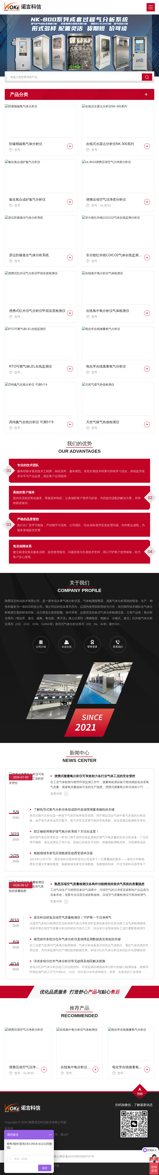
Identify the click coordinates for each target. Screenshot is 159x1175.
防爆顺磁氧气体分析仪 (25, 144)
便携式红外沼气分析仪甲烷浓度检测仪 (37, 311)
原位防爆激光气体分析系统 (29, 255)
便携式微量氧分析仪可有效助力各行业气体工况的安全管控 (94, 776)
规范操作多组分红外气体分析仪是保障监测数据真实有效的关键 (77, 939)
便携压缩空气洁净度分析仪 (106, 199)
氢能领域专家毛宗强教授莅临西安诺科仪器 (63, 853)
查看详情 (56, 793)
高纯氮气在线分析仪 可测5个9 (31, 422)
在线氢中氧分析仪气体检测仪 (107, 311)
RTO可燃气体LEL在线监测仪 (30, 366)
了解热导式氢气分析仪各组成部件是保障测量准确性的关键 (74, 809)
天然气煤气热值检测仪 (102, 422)
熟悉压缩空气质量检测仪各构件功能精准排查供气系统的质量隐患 (99, 884)
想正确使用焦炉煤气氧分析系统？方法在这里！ (66, 831)
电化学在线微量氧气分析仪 (106, 366)
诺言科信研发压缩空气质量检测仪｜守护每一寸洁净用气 (72, 917)
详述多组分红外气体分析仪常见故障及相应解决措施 (69, 961)
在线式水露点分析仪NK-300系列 (110, 144)
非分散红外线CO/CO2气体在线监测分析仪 (114, 255)
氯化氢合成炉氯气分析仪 (27, 199)
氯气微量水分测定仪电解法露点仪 (127, 1067)
